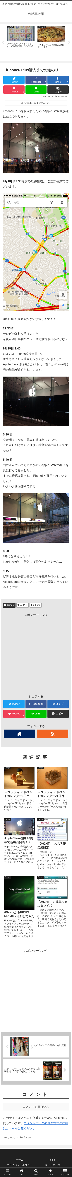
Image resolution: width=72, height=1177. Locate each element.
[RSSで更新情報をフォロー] (52, 734)
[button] (64, 642)
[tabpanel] (20, 41)
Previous (3, 42)
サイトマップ (52, 1165)
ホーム (19, 1159)
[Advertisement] (36, 654)
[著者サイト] (19, 734)
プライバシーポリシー (19, 1165)
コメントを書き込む (36, 1106)
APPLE (24, 605)
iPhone (36, 605)
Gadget (10, 605)
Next (69, 42)
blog (52, 1159)
